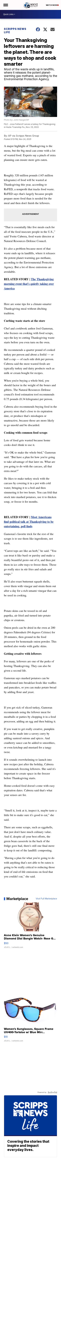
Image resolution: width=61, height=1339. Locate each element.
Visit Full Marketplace (46, 899)
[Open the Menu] (5, 5)
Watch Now (51, 5)
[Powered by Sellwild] (52, 1092)
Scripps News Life (15, 30)
